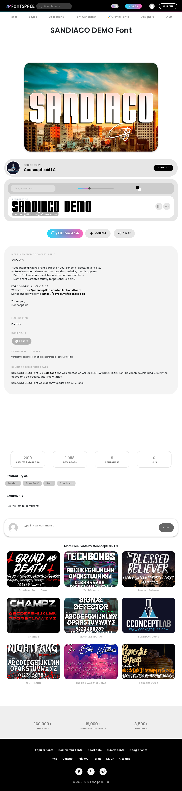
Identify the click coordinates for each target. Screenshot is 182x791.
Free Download (68, 233)
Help (54, 758)
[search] (54, 6)
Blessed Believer (148, 590)
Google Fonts (138, 750)
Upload (133, 6)
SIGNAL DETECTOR (91, 636)
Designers (147, 17)
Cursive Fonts (115, 750)
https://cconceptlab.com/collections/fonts (52, 290)
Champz (33, 636)
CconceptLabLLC (40, 169)
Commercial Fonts (70, 750)
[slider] (89, 188)
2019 (28, 457)
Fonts (13, 17)
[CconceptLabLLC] (15, 168)
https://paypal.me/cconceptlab (63, 294)
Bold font (50, 373)
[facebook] (78, 771)
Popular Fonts (44, 750)
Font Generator (86, 17)
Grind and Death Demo (33, 590)
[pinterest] (103, 771)
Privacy (83, 758)
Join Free (168, 6)
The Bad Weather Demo (91, 683)
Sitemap (124, 758)
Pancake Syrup (148, 683)
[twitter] (91, 771)
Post (166, 527)
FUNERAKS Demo (148, 636)
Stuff (169, 17)
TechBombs (91, 590)
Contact (163, 167)
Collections (56, 17)
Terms (97, 758)
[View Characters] (158, 206)
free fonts (43, 728)
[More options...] (166, 206)
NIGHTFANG (33, 683)
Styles (33, 17)
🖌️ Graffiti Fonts (118, 17)
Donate (23, 341)
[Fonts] (20, 6)
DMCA (110, 758)
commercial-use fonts (93, 728)
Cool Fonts (94, 750)
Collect (100, 233)
